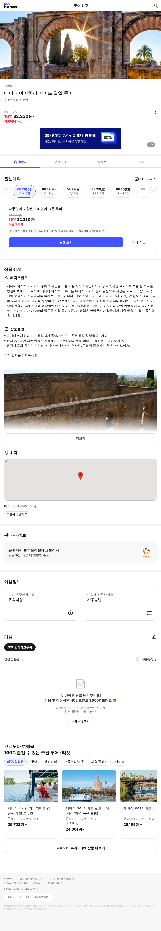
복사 (36, 506)
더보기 (80, 438)
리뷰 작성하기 (80, 721)
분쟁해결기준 (55, 883)
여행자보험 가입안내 (15, 883)
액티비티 (50, 762)
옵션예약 (20, 162)
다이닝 (120, 762)
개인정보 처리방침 (63, 878)
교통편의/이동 (74, 762)
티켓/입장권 (15, 762)
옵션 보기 (66, 242)
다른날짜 (146, 179)
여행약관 (38, 883)
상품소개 (60, 162)
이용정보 (100, 162)
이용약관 (9, 878)
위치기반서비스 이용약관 (33, 878)
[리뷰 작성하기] (154, 636)
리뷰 (141, 162)
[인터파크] (9, 5)
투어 (34, 762)
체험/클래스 (99, 762)
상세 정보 (139, 242)
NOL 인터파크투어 (20, 647)
